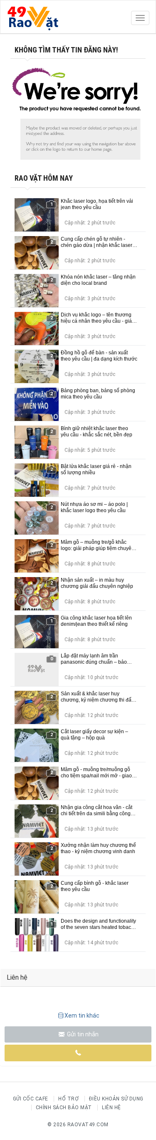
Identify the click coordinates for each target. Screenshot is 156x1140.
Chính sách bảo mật (64, 1107)
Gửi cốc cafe (30, 1099)
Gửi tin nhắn (82, 1034)
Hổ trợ (68, 1099)
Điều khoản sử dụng (116, 1099)
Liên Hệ (111, 1107)
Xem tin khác (81, 1015)
